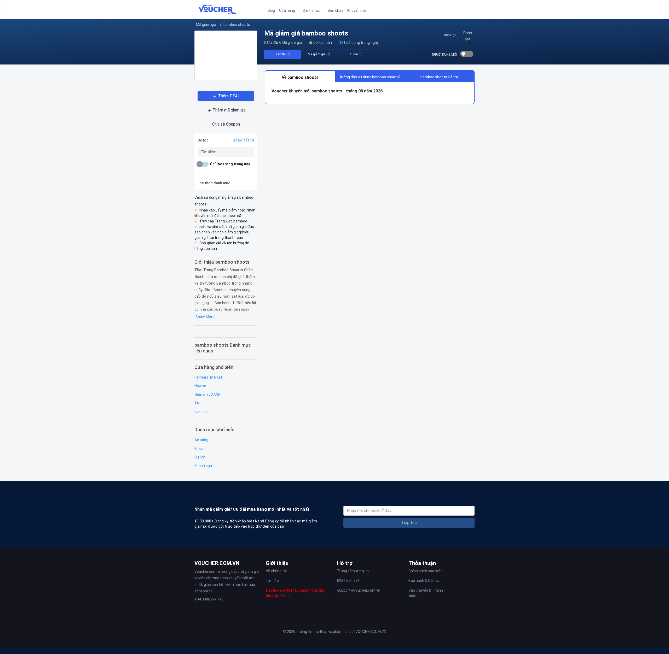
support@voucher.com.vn (358, 590)
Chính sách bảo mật (425, 571)
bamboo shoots (236, 24)
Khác (198, 448)
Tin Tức (272, 581)
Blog (271, 10)
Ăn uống (201, 440)
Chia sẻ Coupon (226, 124)
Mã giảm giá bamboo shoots (306, 33)
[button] (289, 10)
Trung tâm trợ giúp (353, 571)
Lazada (200, 412)
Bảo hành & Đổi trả (423, 581)
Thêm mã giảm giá (229, 110)
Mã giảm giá (206, 24)
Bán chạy (335, 10)
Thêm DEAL (229, 95)
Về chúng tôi (276, 571)
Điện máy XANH (207, 394)
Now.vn (200, 386)
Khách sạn (203, 466)
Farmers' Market (208, 377)
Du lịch (199, 457)
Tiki (197, 403)
